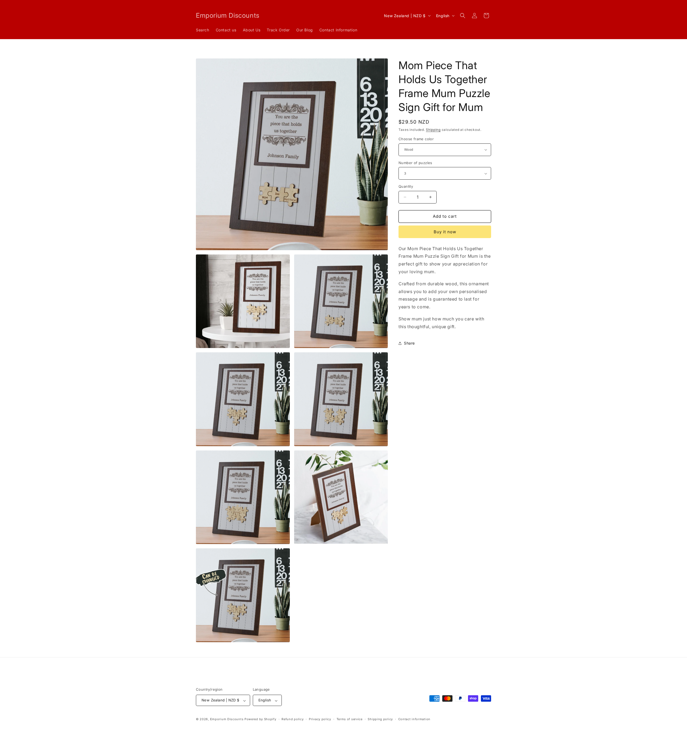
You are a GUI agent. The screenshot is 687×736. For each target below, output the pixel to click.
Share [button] (409, 343)
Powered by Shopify (260, 719)
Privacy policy (320, 719)
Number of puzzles (415, 163)
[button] (463, 15)
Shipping (433, 130)
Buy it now (445, 231)
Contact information (414, 719)
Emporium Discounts (227, 719)
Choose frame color (416, 139)
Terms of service (350, 719)
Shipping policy (380, 719)
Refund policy (293, 719)
